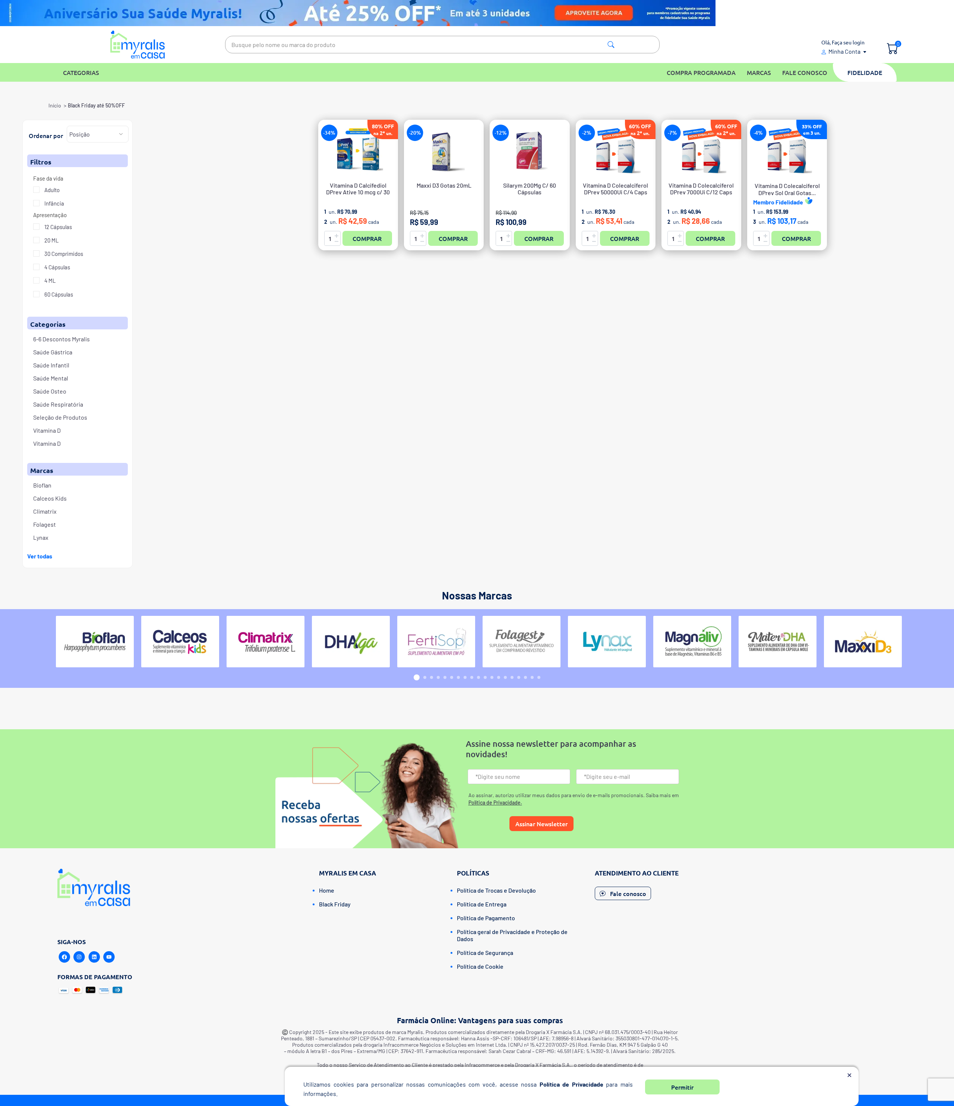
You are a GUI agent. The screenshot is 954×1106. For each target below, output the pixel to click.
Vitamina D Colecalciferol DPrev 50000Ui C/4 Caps (615, 188)
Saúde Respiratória (58, 404)
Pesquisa (611, 44)
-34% (329, 132)
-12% (501, 132)
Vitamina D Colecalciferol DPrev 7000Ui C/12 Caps (701, 188)
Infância (53, 203)
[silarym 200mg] (529, 151)
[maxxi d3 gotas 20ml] (444, 151)
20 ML (51, 240)
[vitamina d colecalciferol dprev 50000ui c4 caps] (616, 151)
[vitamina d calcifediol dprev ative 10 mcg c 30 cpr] (358, 151)
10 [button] (478, 677)
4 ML (49, 280)
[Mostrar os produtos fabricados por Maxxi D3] (863, 641)
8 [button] (465, 677)
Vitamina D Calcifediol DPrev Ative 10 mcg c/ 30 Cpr (358, 192)
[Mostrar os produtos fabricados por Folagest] (521, 641)
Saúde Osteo (49, 391)
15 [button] (512, 677)
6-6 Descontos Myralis (61, 338)
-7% (672, 132)
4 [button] (438, 677)
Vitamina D (47, 430)
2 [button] (424, 677)
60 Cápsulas (58, 294)
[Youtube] (109, 957)
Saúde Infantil (51, 365)
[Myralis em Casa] (137, 45)
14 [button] (505, 677)
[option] (95, 641)
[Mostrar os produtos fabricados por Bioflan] (95, 641)
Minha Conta (844, 51)
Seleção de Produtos (60, 417)
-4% (758, 132)
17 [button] (525, 677)
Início (54, 105)
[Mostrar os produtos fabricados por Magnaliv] (692, 641)
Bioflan (42, 485)
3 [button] (431, 677)
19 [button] (538, 677)
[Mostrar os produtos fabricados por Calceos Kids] (180, 641)
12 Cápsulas (57, 226)
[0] (892, 49)
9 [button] (471, 677)
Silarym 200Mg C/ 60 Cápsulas (529, 188)
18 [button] (532, 677)
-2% (586, 132)
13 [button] (498, 677)
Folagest (44, 524)
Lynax (40, 537)
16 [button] (518, 677)
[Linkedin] (94, 957)
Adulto (51, 190)
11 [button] (485, 677)
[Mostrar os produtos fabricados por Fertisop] (436, 641)
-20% (415, 132)
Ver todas (39, 556)
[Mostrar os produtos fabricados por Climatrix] (265, 641)
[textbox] (442, 44)
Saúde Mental (50, 378)
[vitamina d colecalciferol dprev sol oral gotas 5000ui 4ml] (787, 151)
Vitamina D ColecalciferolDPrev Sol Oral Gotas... (787, 189)
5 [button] (444, 677)
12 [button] (491, 677)
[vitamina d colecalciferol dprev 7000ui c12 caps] (701, 151)
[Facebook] (64, 957)
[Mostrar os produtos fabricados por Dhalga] (351, 641)
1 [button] (417, 677)
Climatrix (45, 511)
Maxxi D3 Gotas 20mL (444, 185)
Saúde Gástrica (52, 351)
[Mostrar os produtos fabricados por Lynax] (607, 641)
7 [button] (458, 677)
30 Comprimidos (63, 253)
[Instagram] (79, 957)
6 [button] (451, 677)
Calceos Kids (50, 498)
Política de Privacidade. (495, 802)
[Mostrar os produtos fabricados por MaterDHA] (777, 641)
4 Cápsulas (56, 267)
